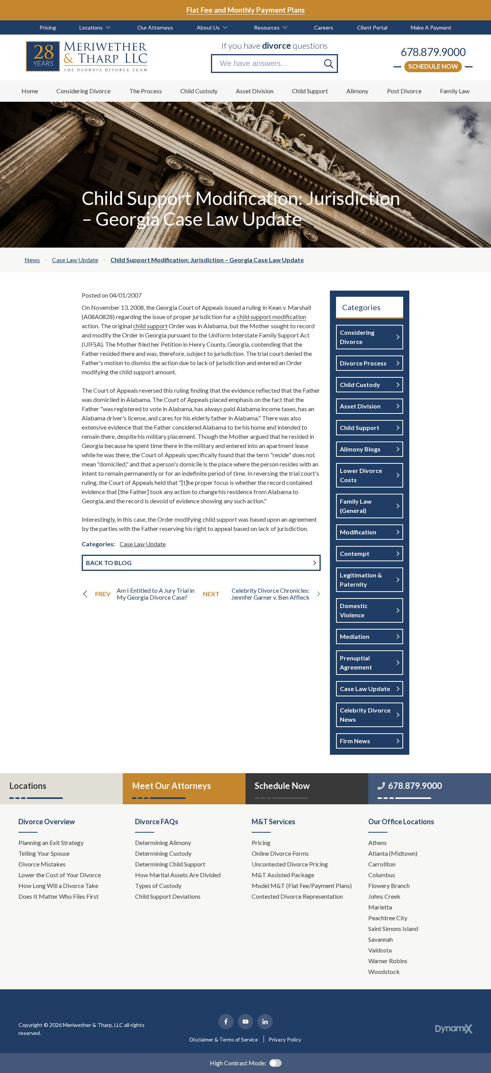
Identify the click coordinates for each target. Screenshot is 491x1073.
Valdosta (380, 950)
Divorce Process (363, 363)
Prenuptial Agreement (356, 662)
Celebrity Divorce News (365, 714)
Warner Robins (387, 960)
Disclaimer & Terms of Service (223, 1040)
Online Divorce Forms (280, 853)
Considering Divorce (357, 337)
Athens (377, 842)
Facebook (226, 1021)
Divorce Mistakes (42, 864)
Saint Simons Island (393, 928)
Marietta (380, 907)
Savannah (380, 939)
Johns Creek (384, 896)
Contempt (354, 553)
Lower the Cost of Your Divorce (60, 874)
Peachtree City (387, 917)
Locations (27, 785)
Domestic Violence (353, 610)
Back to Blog (109, 562)
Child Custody (360, 384)
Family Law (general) (356, 506)
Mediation (354, 636)
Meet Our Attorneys (171, 785)
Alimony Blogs (360, 449)
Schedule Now (433, 66)
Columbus (381, 874)
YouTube (245, 1021)
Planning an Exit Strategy (51, 842)
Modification (358, 532)
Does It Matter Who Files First (59, 896)
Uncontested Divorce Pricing (290, 864)
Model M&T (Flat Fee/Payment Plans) (302, 885)
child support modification (271, 316)
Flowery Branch (389, 885)
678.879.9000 (433, 51)
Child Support (359, 427)
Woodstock (384, 971)
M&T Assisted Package (283, 874)
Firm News (355, 740)
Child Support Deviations (168, 896)
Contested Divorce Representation (297, 896)
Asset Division (360, 406)
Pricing (261, 842)
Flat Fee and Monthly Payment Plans (245, 9)
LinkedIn (265, 1021)
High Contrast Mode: (238, 1062)
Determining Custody (164, 853)
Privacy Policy (285, 1040)
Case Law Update (143, 543)
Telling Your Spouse (43, 853)
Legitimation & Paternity (361, 579)
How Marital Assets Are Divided (178, 874)
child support (150, 325)
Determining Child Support (170, 864)
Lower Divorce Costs (361, 475)
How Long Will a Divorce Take (58, 885)
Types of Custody (158, 885)
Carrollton (381, 864)
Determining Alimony (163, 842)
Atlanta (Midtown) (392, 853)
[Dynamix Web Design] (454, 1028)
